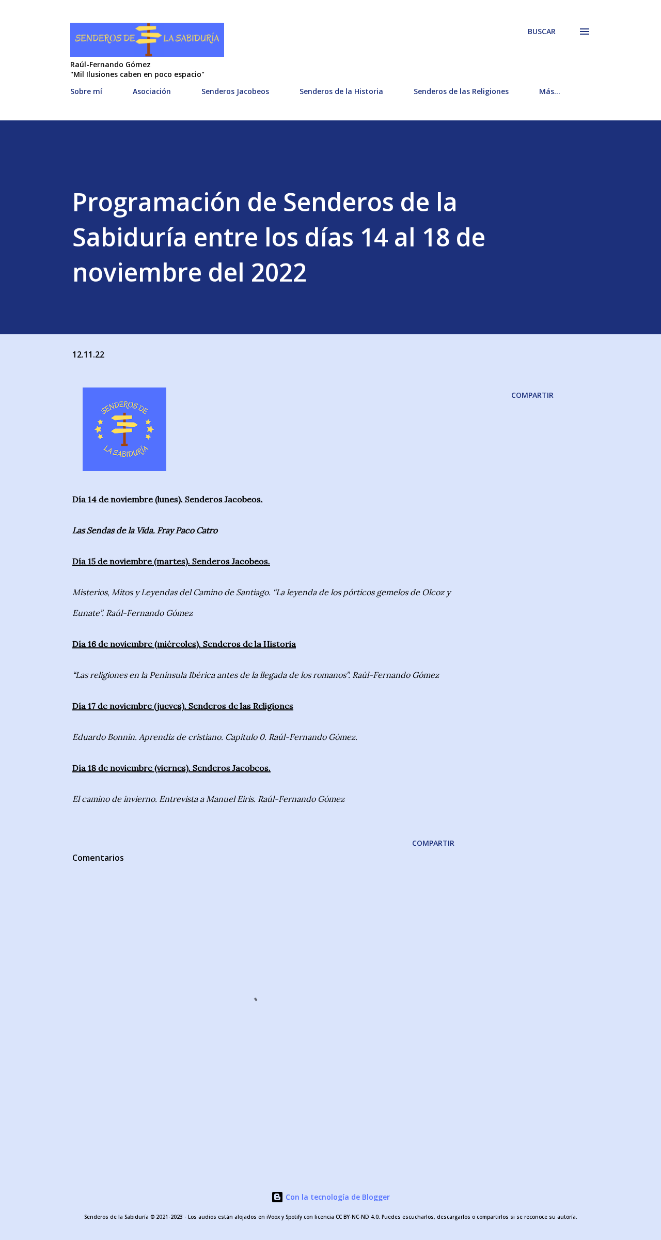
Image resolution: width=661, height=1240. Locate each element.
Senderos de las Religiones (461, 91)
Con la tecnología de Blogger (337, 1197)
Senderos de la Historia (341, 91)
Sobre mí (86, 91)
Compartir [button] (532, 395)
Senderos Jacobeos (235, 91)
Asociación (152, 91)
